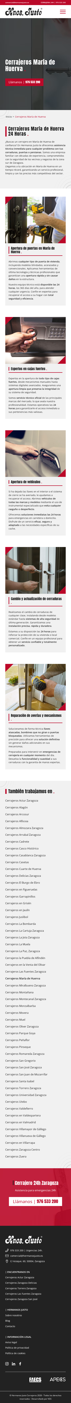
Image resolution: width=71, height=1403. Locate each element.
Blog (7, 1320)
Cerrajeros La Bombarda (20, 924)
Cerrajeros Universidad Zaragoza (25, 1095)
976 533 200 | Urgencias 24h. (26, 1250)
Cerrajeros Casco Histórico (22, 848)
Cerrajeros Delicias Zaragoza (23, 876)
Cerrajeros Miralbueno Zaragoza (25, 985)
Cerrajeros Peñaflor (17, 1040)
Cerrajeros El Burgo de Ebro (22, 882)
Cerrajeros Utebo (16, 1102)
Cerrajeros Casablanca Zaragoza (25, 855)
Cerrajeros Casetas (17, 862)
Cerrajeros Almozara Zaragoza (24, 828)
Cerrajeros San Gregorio (20, 1060)
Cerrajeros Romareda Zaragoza (24, 1054)
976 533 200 (61, 2)
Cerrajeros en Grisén (18, 903)
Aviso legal (11, 1342)
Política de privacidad (17, 1347)
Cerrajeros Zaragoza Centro (22, 1149)
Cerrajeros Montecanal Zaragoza (25, 999)
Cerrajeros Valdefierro (19, 1108)
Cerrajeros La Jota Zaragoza (22, 937)
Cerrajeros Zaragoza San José (21, 1299)
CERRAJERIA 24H (47, 2)
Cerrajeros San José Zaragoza (23, 1067)
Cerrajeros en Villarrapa (20, 1143)
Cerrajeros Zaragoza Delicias (21, 1282)
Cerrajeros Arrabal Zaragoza (23, 835)
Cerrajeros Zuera (15, 1156)
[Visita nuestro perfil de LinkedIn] (13, 1364)
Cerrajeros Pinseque (18, 1047)
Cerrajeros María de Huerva (22, 978)
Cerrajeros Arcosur (17, 814)
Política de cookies (15, 1353)
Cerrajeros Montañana (19, 992)
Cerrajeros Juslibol (16, 917)
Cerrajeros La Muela (17, 944)
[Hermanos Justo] (29, 11)
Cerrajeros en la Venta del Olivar (25, 965)
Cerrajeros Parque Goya (20, 1033)
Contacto (10, 1326)
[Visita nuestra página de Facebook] (20, 1364)
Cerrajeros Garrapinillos (20, 896)
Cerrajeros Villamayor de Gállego (25, 1129)
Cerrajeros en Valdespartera (23, 1115)
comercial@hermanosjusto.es (17, 2)
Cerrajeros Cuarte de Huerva (23, 869)
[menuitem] (61, 11)
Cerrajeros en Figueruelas (21, 889)
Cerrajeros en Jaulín (17, 910)
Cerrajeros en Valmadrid (20, 1122)
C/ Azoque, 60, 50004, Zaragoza (27, 1261)
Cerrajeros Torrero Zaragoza (23, 1088)
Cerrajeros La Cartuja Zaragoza (24, 930)
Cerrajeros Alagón (16, 807)
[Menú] (61, 11)
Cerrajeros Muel (15, 1019)
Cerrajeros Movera (17, 1013)
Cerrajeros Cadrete (17, 841)
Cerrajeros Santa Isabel (19, 1081)
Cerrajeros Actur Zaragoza (21, 800)
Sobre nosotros (13, 1315)
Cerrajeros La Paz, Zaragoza (22, 951)
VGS (50, 1398)
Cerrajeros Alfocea (16, 821)
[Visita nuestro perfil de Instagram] (7, 1364)
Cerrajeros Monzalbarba (20, 1006)
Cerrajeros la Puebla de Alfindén (25, 958)
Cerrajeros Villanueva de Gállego (25, 1136)
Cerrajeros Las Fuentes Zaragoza (25, 971)
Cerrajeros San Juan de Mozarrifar (26, 1074)
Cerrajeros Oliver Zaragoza (22, 1026)
